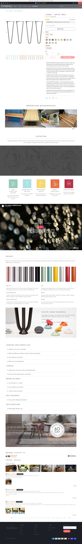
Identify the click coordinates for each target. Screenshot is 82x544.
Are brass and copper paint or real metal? (20, 374)
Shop (15, 6)
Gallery (35, 532)
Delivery (21, 527)
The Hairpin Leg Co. (12, 538)
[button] (14, 118)
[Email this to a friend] (56, 98)
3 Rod (51, 34)
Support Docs (36, 534)
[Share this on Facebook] (50, 98)
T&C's (21, 534)
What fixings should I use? (16, 408)
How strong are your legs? (16, 357)
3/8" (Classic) (48, 48)
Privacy (21, 532)
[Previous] (7, 32)
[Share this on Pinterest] (53, 98)
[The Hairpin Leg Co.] (6, 6)
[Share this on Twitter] (46, 98)
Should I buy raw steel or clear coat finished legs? (22, 370)
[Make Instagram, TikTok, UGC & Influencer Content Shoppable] (73, 129)
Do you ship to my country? (16, 387)
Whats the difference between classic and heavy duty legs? (24, 353)
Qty (46, 51)
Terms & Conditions (52, 527)
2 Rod (47, 34)
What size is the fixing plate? (16, 361)
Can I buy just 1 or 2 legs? (15, 383)
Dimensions (72, 19)
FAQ (35, 529)
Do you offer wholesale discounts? (18, 399)
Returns (21, 529)
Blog (29, 6)
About (20, 6)
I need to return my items (15, 391)
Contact (25, 6)
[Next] (43, 32)
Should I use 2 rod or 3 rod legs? (17, 349)
